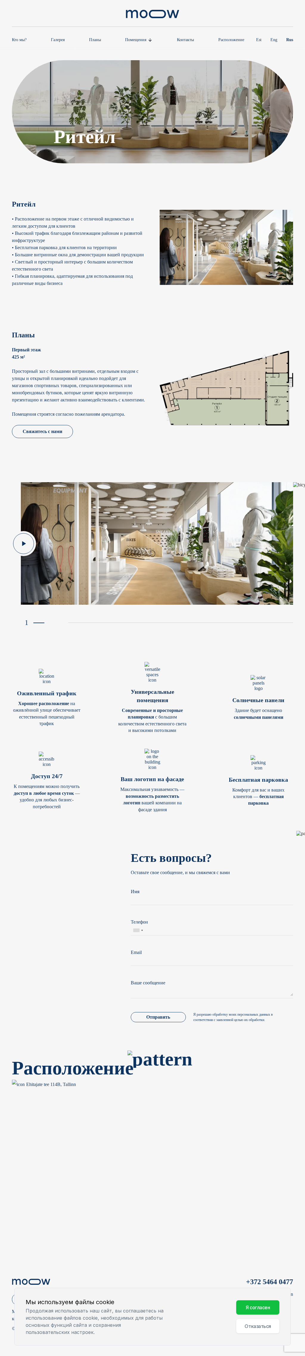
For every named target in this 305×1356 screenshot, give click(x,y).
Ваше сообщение (148, 982)
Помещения (135, 40)
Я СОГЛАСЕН (258, 1307)
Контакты (185, 40)
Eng (273, 40)
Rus (289, 40)
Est (259, 40)
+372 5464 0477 (269, 1282)
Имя (135, 891)
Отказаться (258, 1326)
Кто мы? (19, 40)
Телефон (139, 921)
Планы (95, 40)
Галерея (58, 40)
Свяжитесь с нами (42, 431)
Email (136, 952)
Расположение (231, 40)
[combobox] (138, 930)
